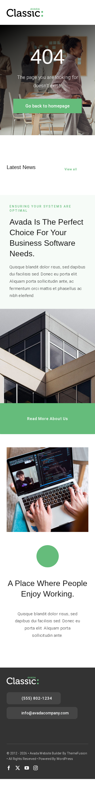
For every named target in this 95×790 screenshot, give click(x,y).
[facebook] (9, 768)
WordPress (65, 759)
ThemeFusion (77, 753)
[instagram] (35, 768)
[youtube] (27, 768)
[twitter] (17, 768)
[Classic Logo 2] (25, 10)
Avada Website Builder (46, 753)
